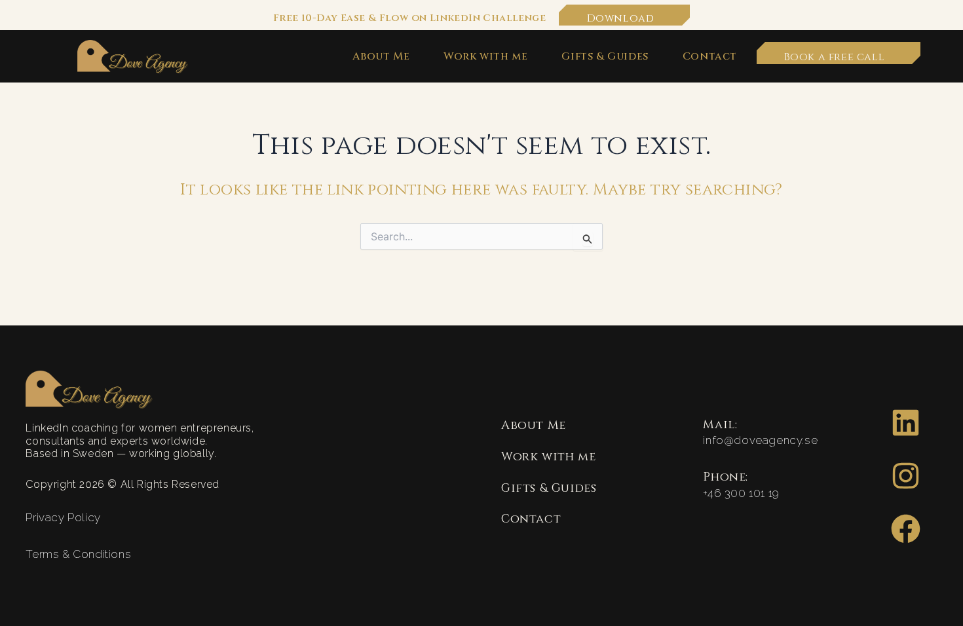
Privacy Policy (63, 517)
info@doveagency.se (760, 440)
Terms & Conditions (78, 554)
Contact (710, 56)
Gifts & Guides (604, 56)
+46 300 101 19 (741, 493)
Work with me (485, 56)
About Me (380, 56)
